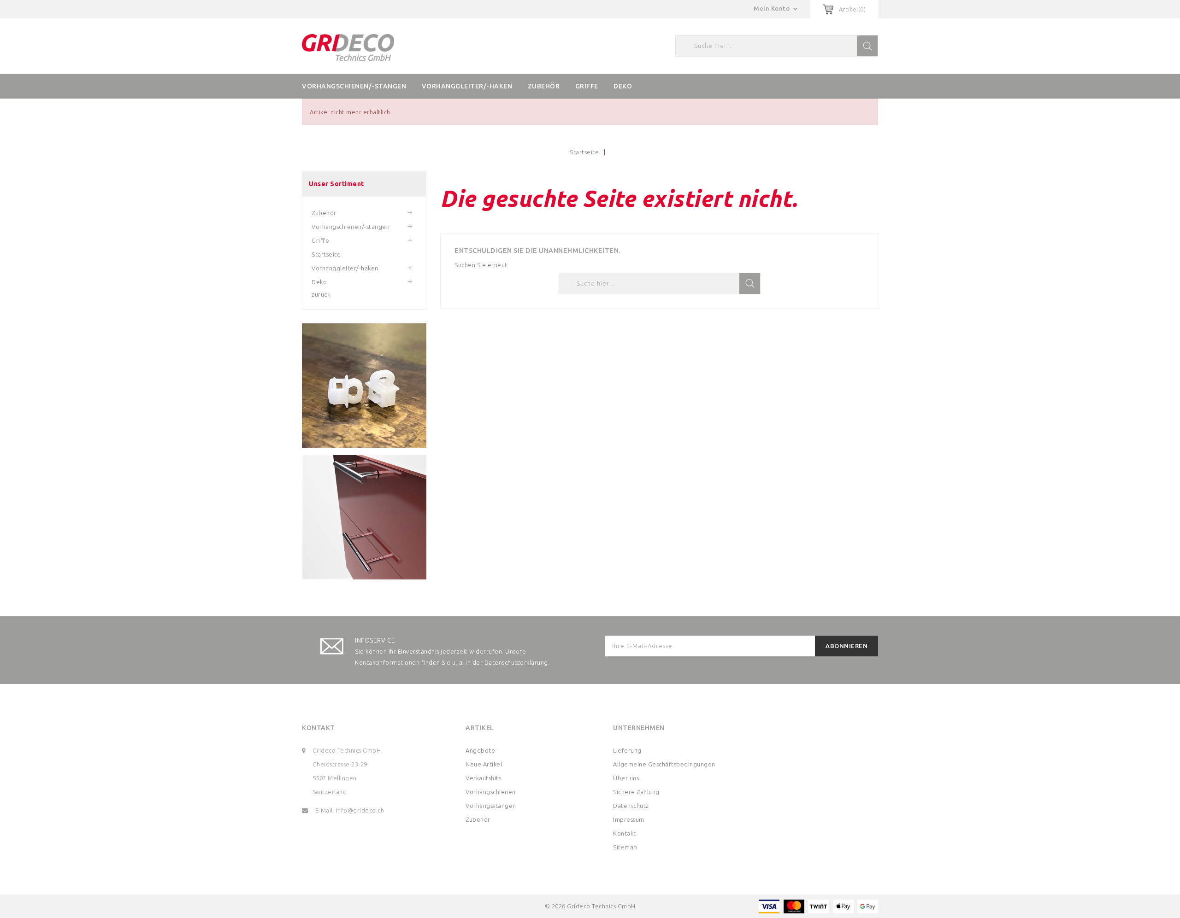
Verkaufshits (483, 778)
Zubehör (544, 86)
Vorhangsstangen (491, 805)
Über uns (626, 778)
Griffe (586, 86)
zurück (321, 294)
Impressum (628, 819)
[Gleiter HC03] (364, 385)
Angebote (480, 750)
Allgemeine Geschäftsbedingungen (664, 764)
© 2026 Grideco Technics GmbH (590, 906)
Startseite (326, 254)
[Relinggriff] (364, 517)
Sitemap (625, 847)
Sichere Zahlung (636, 792)
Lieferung (627, 750)
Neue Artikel (484, 764)
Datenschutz (631, 805)
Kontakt (318, 727)
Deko (623, 86)
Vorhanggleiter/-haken (467, 86)
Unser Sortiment (336, 183)
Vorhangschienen (491, 792)
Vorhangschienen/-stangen (354, 86)
